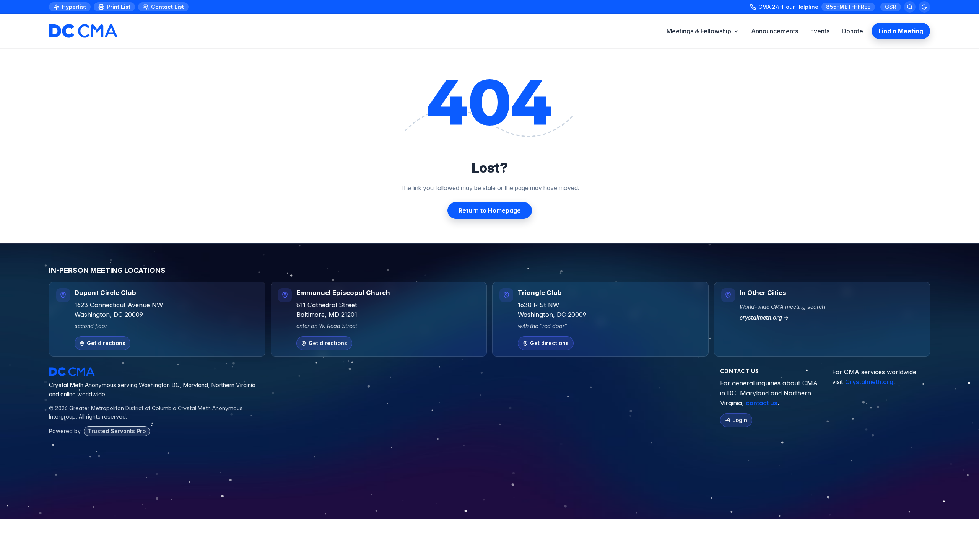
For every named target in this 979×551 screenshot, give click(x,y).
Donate (852, 31)
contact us (761, 403)
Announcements (774, 31)
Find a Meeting (900, 31)
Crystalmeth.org (869, 382)
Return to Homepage (490, 210)
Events (819, 31)
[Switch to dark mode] (924, 7)
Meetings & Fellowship (699, 31)
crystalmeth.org (764, 317)
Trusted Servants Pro (117, 431)
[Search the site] (910, 7)
